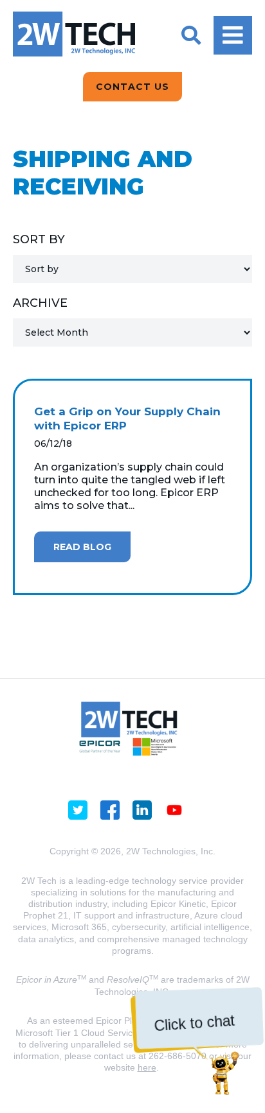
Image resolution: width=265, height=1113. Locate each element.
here (147, 1067)
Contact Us (132, 86)
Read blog (82, 547)
